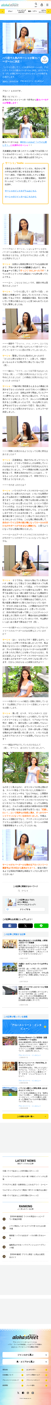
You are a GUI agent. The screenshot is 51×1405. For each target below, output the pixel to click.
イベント (24, 891)
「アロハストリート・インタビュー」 (25, 1026)
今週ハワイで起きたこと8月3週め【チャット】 (20, 1171)
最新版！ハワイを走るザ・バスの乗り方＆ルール (27, 1236)
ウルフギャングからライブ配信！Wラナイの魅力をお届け (24, 1190)
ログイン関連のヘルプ (33, 1375)
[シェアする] (9, 925)
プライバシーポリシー (33, 1380)
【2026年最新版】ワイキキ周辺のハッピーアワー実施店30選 (26, 1217)
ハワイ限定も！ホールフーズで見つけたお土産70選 (27, 1227)
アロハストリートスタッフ (10, 1380)
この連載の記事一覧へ (25, 1116)
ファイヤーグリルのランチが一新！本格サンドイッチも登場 (25, 1177)
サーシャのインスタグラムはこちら (21, 191)
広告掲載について (7, 1375)
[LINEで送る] (41, 925)
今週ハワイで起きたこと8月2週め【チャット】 (20, 1195)
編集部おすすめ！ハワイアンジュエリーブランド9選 (27, 1246)
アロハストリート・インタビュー (32, 81)
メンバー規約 (30, 1385)
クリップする (25, 909)
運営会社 (5, 1369)
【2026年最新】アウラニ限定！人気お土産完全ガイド (26, 1255)
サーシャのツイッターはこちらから (21, 196)
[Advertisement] (14, 1311)
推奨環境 (5, 1385)
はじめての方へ (31, 1369)
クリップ (44, 61)
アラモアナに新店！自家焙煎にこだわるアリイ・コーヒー (25, 1185)
